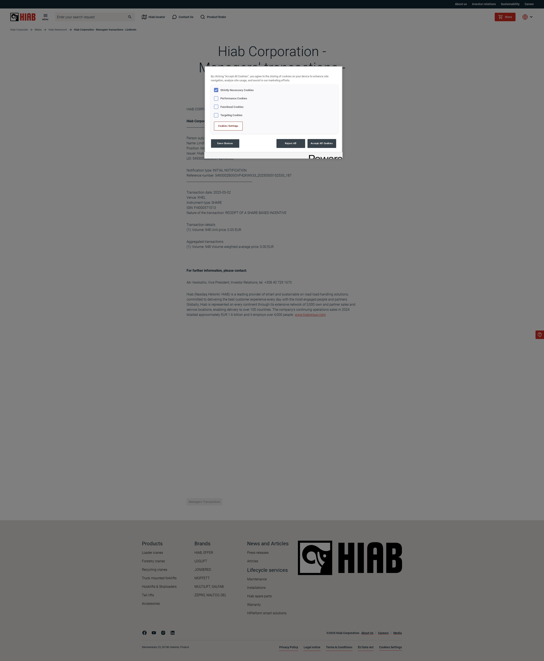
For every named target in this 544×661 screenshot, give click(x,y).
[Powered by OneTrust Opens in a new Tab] (324, 156)
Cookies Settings (228, 125)
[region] (273, 112)
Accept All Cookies (322, 143)
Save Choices (225, 143)
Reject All (290, 143)
